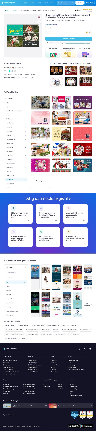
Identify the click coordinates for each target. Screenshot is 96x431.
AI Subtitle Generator (29, 384)
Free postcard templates (62, 334)
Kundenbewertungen (9, 374)
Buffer (60, 386)
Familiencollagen (10, 325)
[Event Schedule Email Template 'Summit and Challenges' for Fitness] (77, 277)
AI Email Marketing (8, 389)
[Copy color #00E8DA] (10, 71)
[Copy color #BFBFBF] (12, 71)
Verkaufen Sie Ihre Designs (11, 372)
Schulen (53, 369)
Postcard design (77, 334)
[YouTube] (90, 349)
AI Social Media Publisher (10, 386)
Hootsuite (61, 389)
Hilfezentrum (73, 386)
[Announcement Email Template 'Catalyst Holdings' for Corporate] (56, 277)
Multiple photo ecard (32, 330)
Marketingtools (32, 369)
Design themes (32, 367)
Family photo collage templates (14, 330)
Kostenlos (54, 360)
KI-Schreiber (7, 391)
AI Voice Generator (28, 386)
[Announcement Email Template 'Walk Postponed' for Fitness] (35, 277)
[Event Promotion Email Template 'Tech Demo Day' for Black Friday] (35, 304)
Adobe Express (48, 389)
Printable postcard (32, 334)
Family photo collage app (69, 325)
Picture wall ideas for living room (14, 334)
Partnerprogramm (8, 367)
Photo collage (46, 330)
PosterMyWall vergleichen (51, 380)
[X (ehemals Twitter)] (85, 349)
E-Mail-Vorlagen (33, 363)
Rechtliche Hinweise (76, 395)
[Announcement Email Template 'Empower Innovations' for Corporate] (77, 304)
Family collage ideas (38, 325)
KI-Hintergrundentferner (30, 389)
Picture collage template (69, 330)
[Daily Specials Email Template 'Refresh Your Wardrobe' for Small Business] (45, 277)
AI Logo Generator (28, 391)
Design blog (71, 365)
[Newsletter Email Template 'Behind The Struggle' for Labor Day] (67, 304)
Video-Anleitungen (73, 360)
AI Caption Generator (29, 393)
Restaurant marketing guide (76, 369)
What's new (6, 363)
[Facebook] (74, 349)
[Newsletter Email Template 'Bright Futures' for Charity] (88, 277)
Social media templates (35, 365)
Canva (45, 384)
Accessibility (73, 389)
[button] (39, 17)
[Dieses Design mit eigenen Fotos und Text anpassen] (23, 35)
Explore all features (33, 372)
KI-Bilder (5, 393)
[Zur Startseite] (7, 3)
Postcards (22, 338)
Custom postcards (46, 334)
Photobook (56, 330)
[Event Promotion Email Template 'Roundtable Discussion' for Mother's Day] (56, 304)
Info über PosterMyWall (10, 360)
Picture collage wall (85, 330)
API (71, 393)
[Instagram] (79, 349)
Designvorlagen (32, 360)
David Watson (19, 67)
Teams (53, 367)
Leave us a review (8, 369)
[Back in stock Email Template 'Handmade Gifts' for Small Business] (67, 277)
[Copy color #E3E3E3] (15, 71)
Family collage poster (53, 325)
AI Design (6, 384)
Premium (53, 363)
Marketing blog (72, 367)
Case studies (7, 365)
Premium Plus (55, 365)
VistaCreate (47, 386)
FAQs (71, 391)
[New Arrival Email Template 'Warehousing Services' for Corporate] (45, 304)
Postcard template (10, 338)
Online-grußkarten (23, 325)
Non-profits (54, 372)
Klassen (70, 363)
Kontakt (72, 384)
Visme (60, 384)
